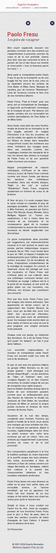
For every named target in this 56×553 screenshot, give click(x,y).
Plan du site (37, 547)
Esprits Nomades (28, 4)
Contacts (26, 8)
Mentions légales (21, 547)
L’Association (12, 8)
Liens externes (41, 8)
